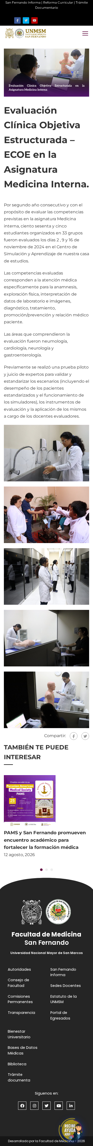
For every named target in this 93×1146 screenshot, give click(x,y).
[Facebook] (74, 736)
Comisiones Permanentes (20, 999)
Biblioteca (17, 1064)
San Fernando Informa (23, 2)
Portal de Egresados (60, 1015)
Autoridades (19, 969)
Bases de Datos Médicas (22, 1050)
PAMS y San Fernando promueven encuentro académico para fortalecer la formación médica (45, 840)
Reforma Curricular (58, 2)
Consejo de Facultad (18, 982)
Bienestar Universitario (19, 1034)
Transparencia (21, 1012)
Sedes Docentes (65, 985)
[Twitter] (85, 736)
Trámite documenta (19, 1077)
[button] (41, 869)
